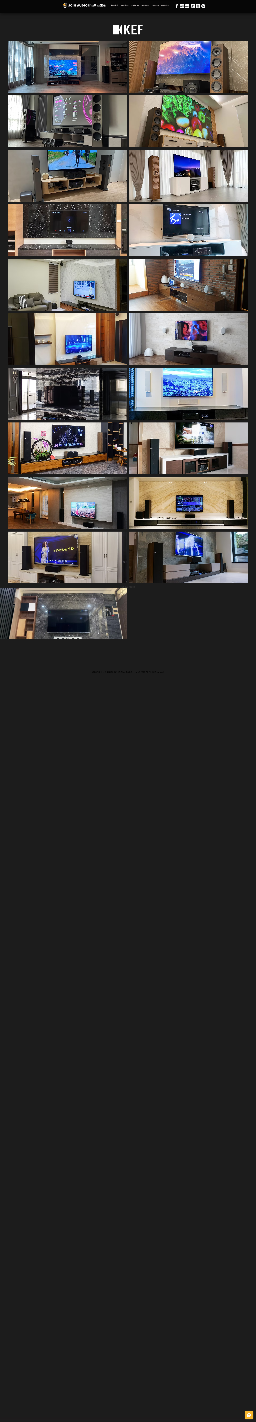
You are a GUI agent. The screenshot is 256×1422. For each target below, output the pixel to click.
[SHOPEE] (198, 6)
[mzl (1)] (182, 6)
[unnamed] (193, 6)
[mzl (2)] (187, 6)
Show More (128, 586)
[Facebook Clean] (177, 6)
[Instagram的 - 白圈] (203, 6)
